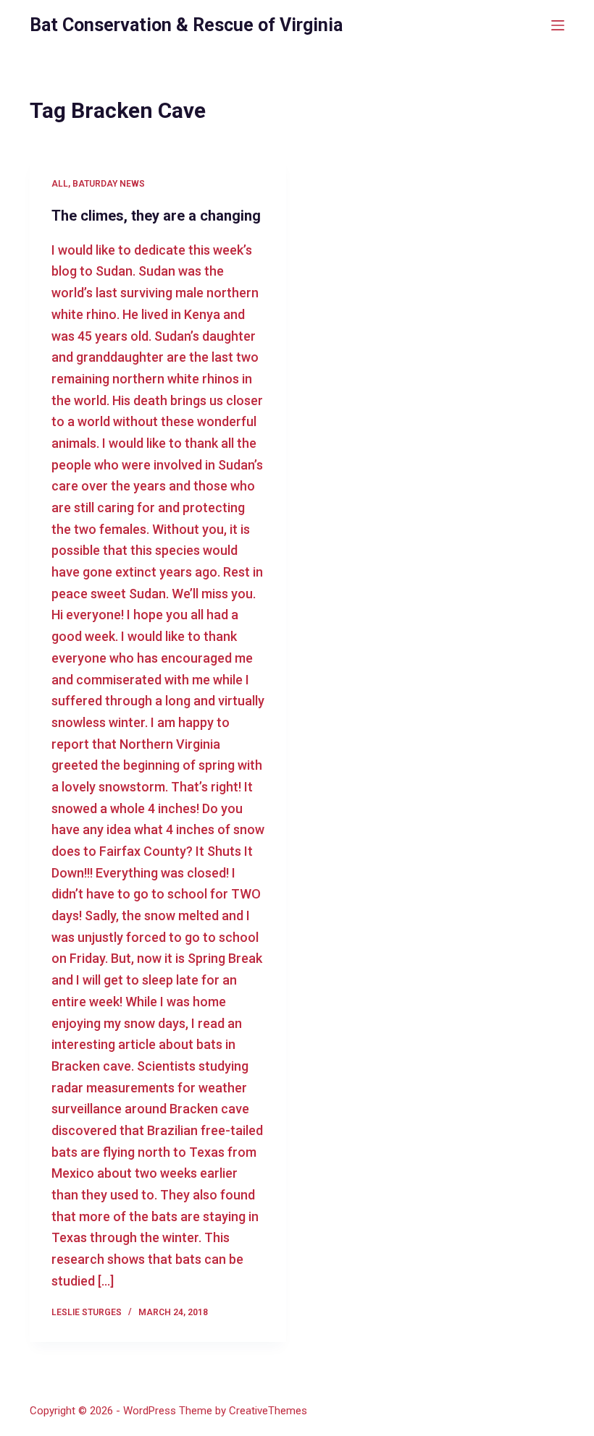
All (59, 184)
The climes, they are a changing (156, 215)
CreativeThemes (268, 1410)
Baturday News (108, 184)
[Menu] (557, 25)
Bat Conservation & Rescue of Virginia (186, 24)
